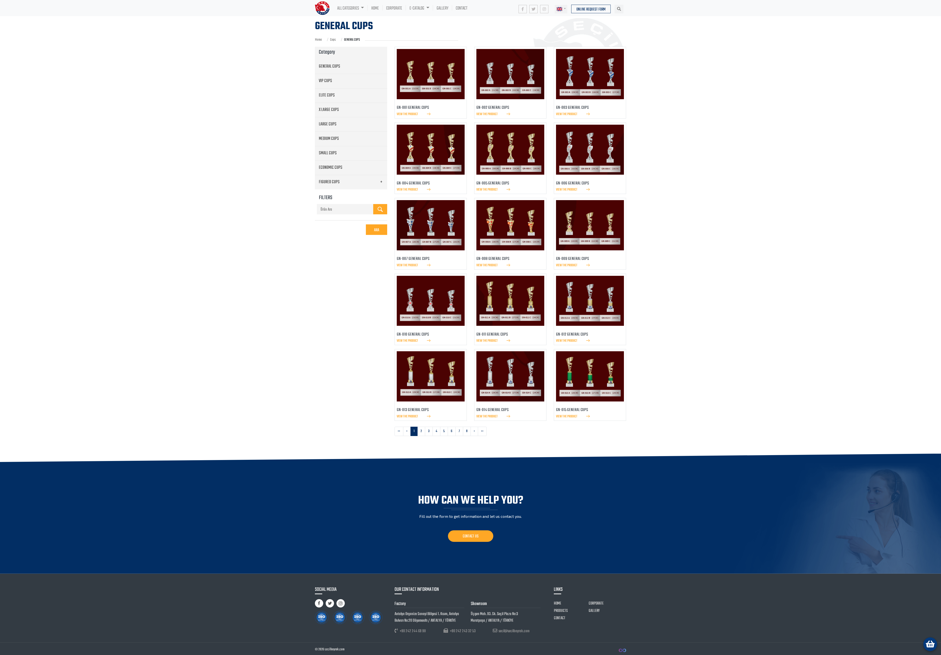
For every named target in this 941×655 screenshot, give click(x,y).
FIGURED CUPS (329, 182)
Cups (333, 40)
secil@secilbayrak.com (514, 631)
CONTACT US (471, 536)
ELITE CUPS (327, 95)
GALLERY (442, 8)
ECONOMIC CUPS (330, 167)
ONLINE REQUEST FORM (591, 9)
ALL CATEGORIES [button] (348, 8)
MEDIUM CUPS (329, 138)
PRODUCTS (561, 611)
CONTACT (461, 8)
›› (482, 431)
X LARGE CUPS (329, 109)
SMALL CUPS (328, 153)
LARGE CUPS (327, 124)
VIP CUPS (325, 81)
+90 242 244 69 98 (413, 631)
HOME (377, 8)
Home (318, 40)
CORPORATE (394, 8)
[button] (561, 9)
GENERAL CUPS (329, 66)
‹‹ (399, 431)
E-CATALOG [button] (417, 8)
